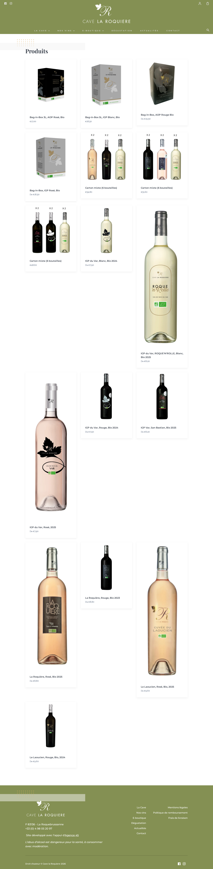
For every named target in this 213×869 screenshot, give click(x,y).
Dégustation (122, 31)
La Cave (41, 31)
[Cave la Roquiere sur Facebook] (179, 863)
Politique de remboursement (170, 812)
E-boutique (92, 31)
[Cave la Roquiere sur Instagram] (184, 863)
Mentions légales (178, 807)
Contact (173, 31)
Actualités (149, 31)
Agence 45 (72, 835)
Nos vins (65, 31)
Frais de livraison (178, 818)
